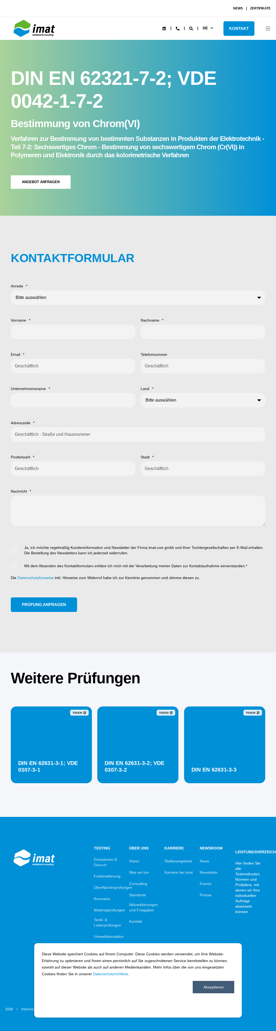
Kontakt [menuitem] (135, 921)
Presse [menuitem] (206, 895)
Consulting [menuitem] (138, 884)
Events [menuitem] (205, 884)
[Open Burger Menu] (268, 28)
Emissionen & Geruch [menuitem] (105, 862)
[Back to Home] (35, 37)
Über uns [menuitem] (139, 848)
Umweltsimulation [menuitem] (109, 936)
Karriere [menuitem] (174, 848)
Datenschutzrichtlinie (110, 974)
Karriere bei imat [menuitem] (178, 872)
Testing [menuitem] (102, 848)
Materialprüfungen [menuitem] (109, 910)
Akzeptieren (213, 987)
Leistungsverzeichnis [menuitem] (249, 852)
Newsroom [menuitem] (211, 848)
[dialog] (138, 980)
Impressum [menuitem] (29, 1009)
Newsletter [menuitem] (209, 872)
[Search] (191, 28)
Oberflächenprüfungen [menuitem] (113, 887)
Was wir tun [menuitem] (139, 872)
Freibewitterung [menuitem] (107, 876)
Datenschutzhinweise (36, 578)
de (205, 28)
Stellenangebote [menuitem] (178, 861)
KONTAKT (239, 28)
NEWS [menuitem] (238, 8)
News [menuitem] (204, 861)
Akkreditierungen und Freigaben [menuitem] (143, 907)
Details (51, 769)
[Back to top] (257, 1012)
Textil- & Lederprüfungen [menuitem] (107, 922)
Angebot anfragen (41, 182)
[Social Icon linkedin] (164, 28)
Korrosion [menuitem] (102, 899)
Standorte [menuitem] (137, 895)
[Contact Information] (178, 28)
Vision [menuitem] (134, 861)
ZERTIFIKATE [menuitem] (260, 8)
